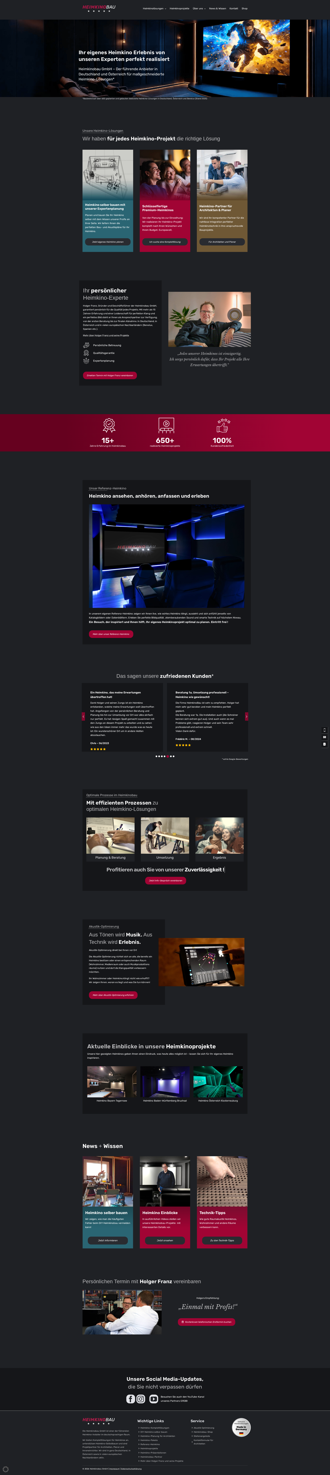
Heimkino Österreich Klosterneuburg (218, 1100)
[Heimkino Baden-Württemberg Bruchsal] (165, 1081)
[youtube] (153, 1399)
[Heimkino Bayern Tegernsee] (112, 1081)
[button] (156, 756)
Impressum (114, 1469)
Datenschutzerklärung (131, 1469)
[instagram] (140, 1399)
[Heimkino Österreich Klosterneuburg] (218, 1081)
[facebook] (130, 1399)
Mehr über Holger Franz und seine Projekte (106, 335)
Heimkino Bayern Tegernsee (112, 1100)
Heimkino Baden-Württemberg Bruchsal (165, 1100)
